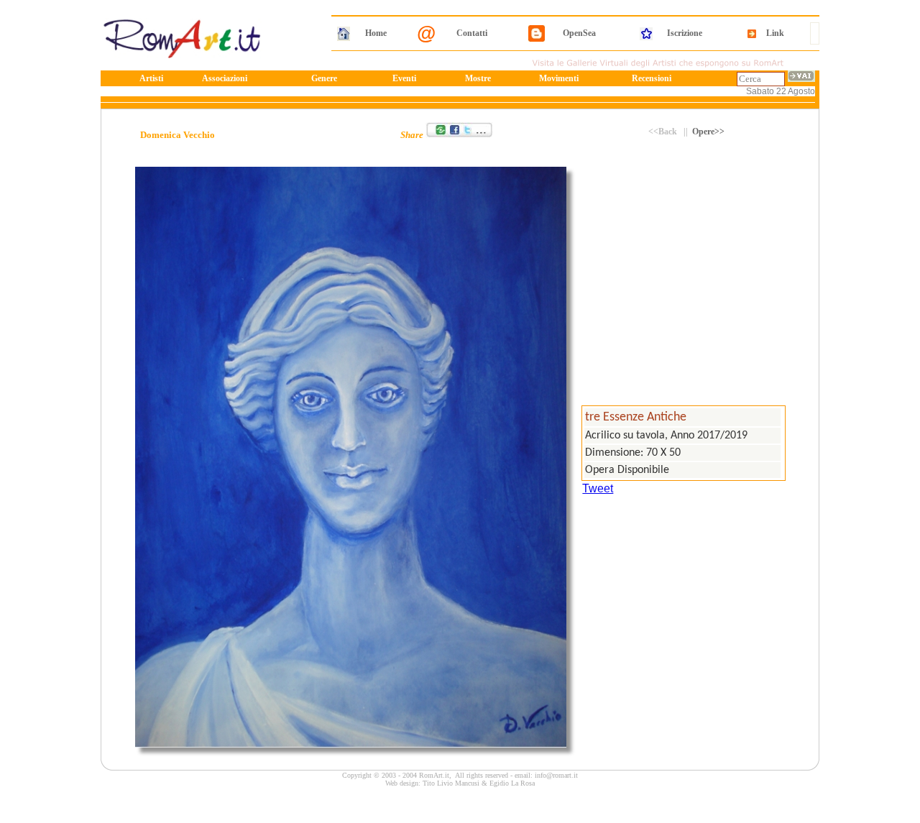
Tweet (597, 488)
